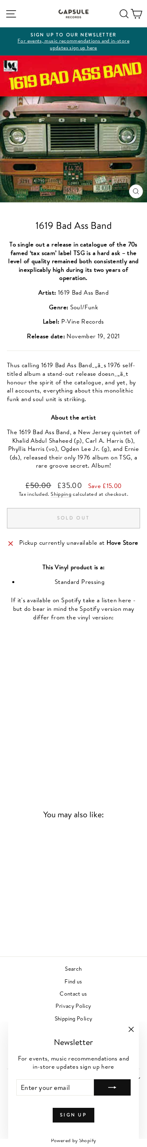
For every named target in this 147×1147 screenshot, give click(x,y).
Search (73, 968)
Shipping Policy (74, 1018)
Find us (73, 981)
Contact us (73, 993)
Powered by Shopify (73, 1140)
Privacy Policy (73, 1005)
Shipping (61, 493)
